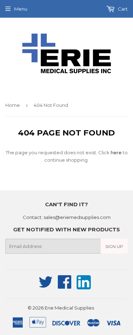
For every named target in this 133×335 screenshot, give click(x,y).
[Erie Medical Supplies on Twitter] (46, 286)
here (116, 152)
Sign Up (114, 246)
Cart (122, 9)
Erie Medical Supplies (69, 308)
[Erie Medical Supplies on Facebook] (64, 286)
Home (12, 105)
